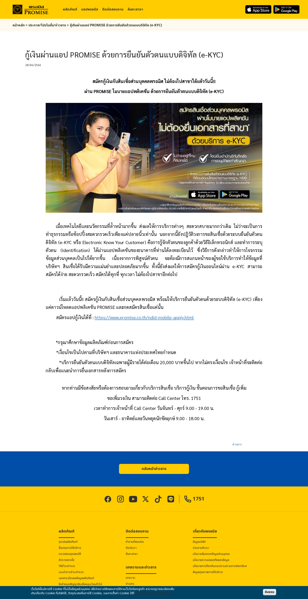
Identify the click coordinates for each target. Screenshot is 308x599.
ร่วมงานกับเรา (201, 548)
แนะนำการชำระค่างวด (71, 572)
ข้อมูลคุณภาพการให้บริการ (208, 572)
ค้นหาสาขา (135, 9)
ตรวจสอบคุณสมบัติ (70, 554)
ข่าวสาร (237, 444)
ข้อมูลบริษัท (199, 542)
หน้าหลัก (19, 25)
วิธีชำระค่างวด (67, 566)
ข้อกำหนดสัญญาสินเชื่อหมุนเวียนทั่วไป (80, 584)
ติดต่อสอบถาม (112, 9)
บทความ (130, 578)
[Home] (30, 9)
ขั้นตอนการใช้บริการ (70, 548)
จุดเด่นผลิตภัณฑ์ (68, 542)
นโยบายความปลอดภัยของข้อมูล (211, 560)
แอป (89, 9)
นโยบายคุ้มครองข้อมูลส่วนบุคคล (211, 554)
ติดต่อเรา (131, 548)
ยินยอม (269, 592)
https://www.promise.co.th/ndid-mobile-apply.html (144, 317)
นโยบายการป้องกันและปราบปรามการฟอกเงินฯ (220, 566)
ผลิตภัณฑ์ (70, 9)
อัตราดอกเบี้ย (66, 560)
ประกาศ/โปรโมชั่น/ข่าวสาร (47, 25)
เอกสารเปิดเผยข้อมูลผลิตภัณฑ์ (76, 578)
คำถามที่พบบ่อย (135, 542)
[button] (154, 469)
